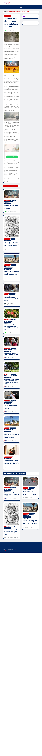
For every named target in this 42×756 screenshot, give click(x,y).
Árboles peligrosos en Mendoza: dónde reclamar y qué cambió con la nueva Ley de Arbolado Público (11, 381)
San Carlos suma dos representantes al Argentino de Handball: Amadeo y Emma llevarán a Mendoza (11, 435)
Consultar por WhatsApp (12, 156)
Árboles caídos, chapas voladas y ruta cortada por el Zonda (18, 11)
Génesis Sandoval (9, 303)
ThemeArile (7, 550)
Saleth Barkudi (9, 249)
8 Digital (7, 30)
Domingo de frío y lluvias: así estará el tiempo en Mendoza (11, 353)
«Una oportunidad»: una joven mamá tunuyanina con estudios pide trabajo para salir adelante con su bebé (11, 463)
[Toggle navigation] (21, 7)
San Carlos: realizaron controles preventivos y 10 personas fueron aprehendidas (30, 493)
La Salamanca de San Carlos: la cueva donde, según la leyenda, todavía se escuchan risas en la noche (11, 245)
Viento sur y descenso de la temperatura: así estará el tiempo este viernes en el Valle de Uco (11, 298)
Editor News (17, 549)
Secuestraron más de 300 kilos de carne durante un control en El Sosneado (11, 206)
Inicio (5, 11)
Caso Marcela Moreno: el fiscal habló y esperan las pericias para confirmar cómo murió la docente (11, 274)
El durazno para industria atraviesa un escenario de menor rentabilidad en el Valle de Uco (11, 327)
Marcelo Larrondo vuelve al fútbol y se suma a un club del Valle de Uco (11, 407)
